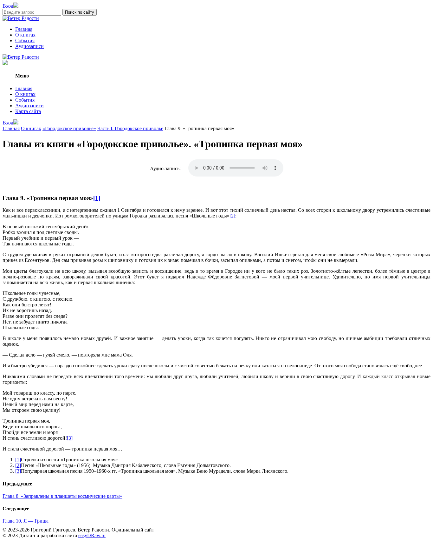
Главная (23, 29)
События (25, 40)
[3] (70, 438)
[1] (96, 198)
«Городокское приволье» (69, 128)
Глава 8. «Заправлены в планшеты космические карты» (62, 496)
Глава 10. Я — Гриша (25, 521)
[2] (232, 215)
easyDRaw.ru (92, 535)
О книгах (25, 34)
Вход (8, 6)
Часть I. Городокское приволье (130, 128)
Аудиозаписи (29, 46)
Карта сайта (28, 111)
